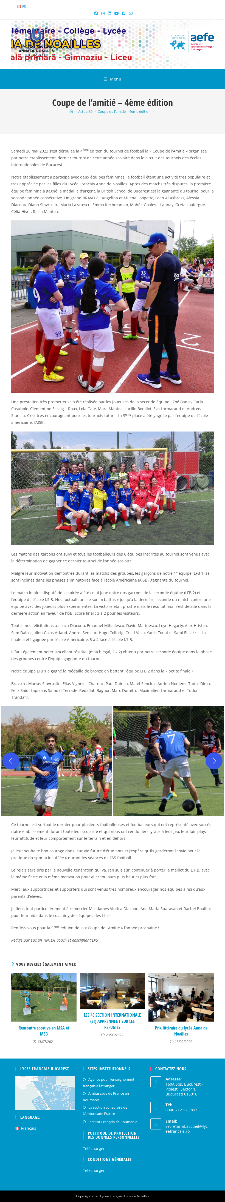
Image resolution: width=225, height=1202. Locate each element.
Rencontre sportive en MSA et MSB (44, 1031)
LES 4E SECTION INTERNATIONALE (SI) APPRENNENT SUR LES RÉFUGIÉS (112, 1021)
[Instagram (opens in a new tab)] (103, 13)
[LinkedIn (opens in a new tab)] (109, 13)
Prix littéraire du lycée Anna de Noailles (181, 1031)
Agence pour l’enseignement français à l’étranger (108, 1082)
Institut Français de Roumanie (112, 1121)
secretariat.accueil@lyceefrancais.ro (186, 1129)
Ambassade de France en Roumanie (106, 1096)
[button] (56, 761)
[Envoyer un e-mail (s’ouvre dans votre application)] (130, 13)
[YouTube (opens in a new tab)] (116, 13)
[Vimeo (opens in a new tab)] (123, 13)
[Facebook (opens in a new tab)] (96, 13)
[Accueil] (71, 111)
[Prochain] (214, 760)
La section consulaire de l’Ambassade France (105, 1110)
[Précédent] (10, 760)
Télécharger (94, 1148)
